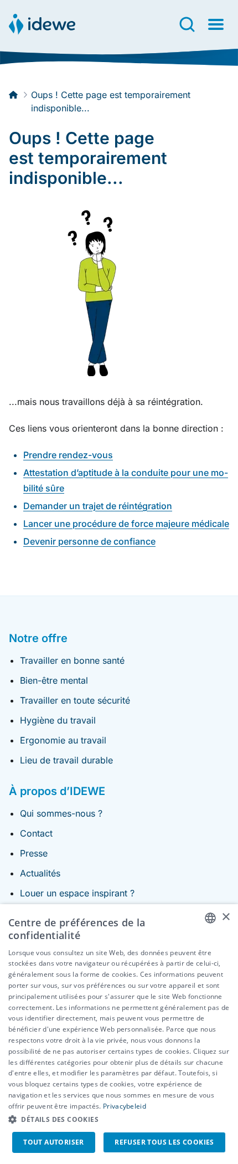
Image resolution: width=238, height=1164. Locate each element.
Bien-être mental (54, 680)
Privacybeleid (124, 1106)
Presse (34, 853)
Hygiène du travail (58, 720)
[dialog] (119, 1034)
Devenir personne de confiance (89, 541)
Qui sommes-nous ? (61, 813)
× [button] (225, 917)
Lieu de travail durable (66, 760)
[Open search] (187, 24)
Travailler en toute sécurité (75, 700)
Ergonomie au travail (63, 740)
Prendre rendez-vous (68, 454)
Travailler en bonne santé (72, 660)
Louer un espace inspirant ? (77, 893)
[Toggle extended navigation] (216, 24)
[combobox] (210, 918)
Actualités (40, 873)
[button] (119, 1119)
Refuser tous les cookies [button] (164, 1142)
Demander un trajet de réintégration (97, 505)
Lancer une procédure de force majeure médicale (126, 523)
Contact (36, 833)
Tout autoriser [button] (53, 1142)
